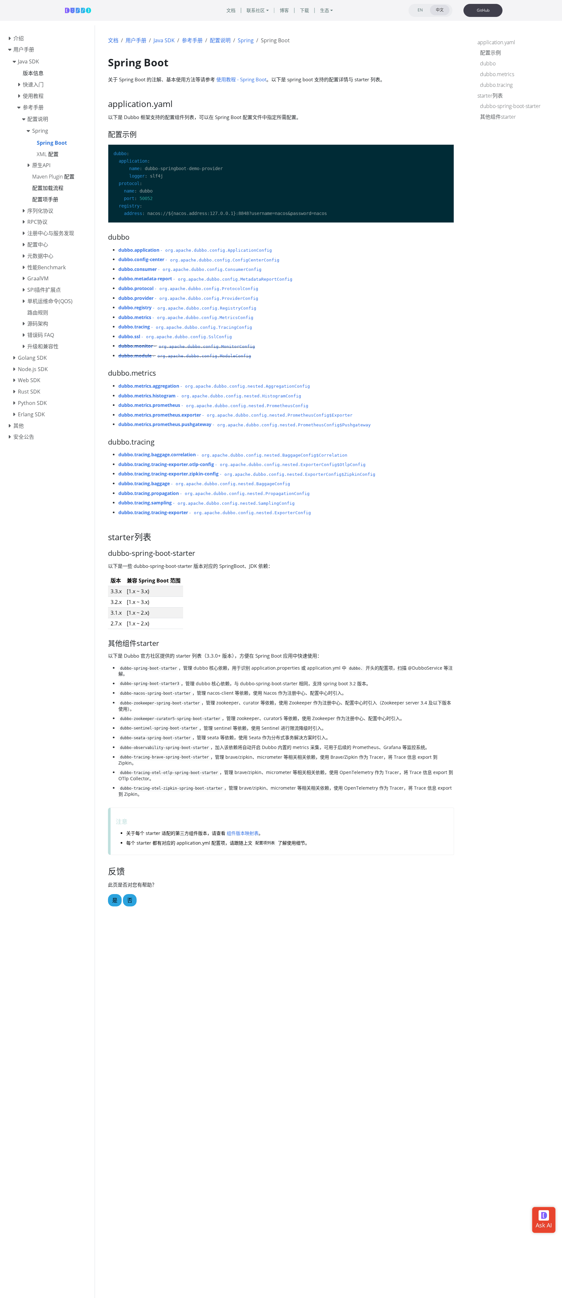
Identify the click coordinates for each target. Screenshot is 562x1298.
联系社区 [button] (256, 10)
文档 (113, 40)
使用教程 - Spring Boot (241, 79)
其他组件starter (498, 117)
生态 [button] (324, 10)
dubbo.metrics (497, 74)
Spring (246, 40)
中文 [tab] (440, 10)
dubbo (488, 63)
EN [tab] (420, 10)
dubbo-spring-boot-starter (510, 106)
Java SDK (164, 40)
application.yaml (496, 42)
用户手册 (136, 40)
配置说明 (220, 40)
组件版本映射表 (243, 833)
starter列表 (490, 95)
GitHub (483, 10)
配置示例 (490, 53)
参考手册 (192, 40)
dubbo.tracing (496, 84)
